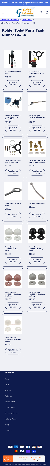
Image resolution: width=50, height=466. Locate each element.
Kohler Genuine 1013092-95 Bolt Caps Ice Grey (37, 294)
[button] (3, 12)
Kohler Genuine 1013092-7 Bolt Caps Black (36, 249)
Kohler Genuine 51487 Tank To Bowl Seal (13, 161)
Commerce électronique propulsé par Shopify (33, 464)
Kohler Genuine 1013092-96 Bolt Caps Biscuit (13, 339)
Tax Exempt (10, 402)
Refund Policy (11, 419)
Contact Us (10, 407)
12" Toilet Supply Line (37, 203)
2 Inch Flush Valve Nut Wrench (13, 204)
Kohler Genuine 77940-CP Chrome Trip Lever (37, 117)
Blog (7, 425)
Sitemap (8, 430)
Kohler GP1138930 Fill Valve (13, 73)
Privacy (8, 390)
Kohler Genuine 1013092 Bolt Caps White (12, 249)
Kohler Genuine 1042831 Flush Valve (36, 73)
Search (8, 379)
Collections (27, 20)
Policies (8, 385)
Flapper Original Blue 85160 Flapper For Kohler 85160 (13, 117)
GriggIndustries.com (9, 20)
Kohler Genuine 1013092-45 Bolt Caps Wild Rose (13, 294)
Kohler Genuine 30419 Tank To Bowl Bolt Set (37, 161)
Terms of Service (12, 413)
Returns (8, 396)
